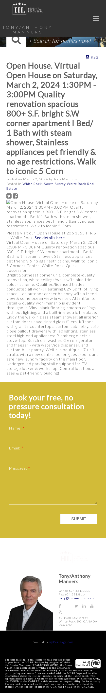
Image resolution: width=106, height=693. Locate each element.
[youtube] (94, 606)
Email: (15, 448)
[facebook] (63, 606)
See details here (50, 237)
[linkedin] (86, 606)
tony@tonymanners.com (78, 598)
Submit (78, 519)
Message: (18, 468)
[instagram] (63, 612)
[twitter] (78, 606)
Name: (16, 428)
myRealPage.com (61, 642)
